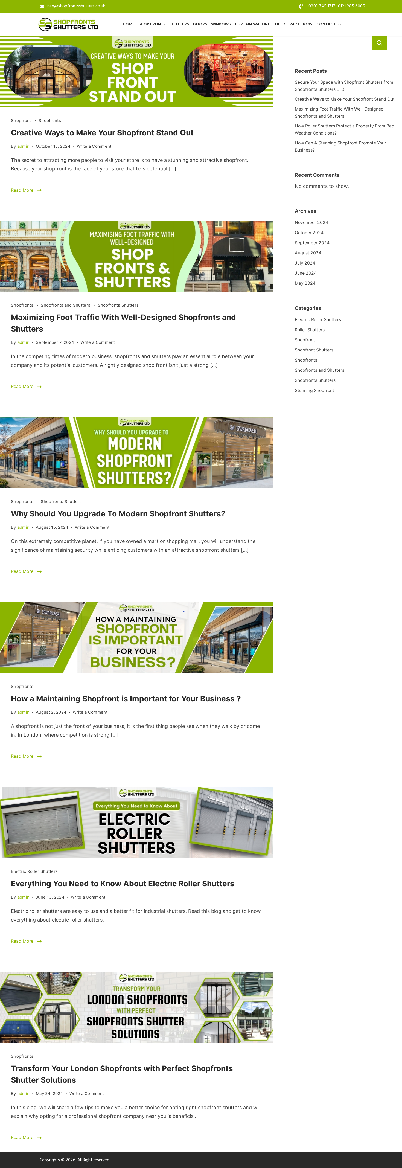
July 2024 (305, 263)
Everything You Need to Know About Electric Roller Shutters (122, 883)
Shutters (179, 24)
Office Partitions (293, 24)
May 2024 (305, 283)
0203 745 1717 (321, 6)
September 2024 (312, 242)
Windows (221, 24)
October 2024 (309, 232)
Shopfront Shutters (314, 350)
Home (129, 24)
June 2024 (306, 273)
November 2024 (311, 222)
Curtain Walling (253, 24)
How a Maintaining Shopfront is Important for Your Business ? (127, 698)
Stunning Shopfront (314, 390)
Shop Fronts (152, 24)
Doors (200, 24)
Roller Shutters (310, 329)
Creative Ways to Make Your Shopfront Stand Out (102, 132)
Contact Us (329, 24)
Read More (22, 190)
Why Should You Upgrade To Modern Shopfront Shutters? (118, 513)
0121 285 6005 (351, 6)
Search (379, 43)
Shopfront (21, 120)
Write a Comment (94, 146)
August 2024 (308, 252)
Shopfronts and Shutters (66, 305)
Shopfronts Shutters (118, 305)
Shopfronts (50, 120)
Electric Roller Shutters (34, 871)
